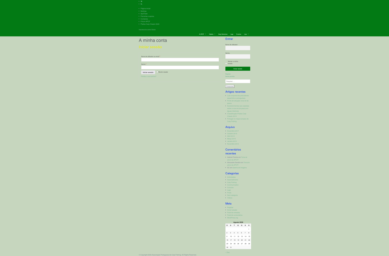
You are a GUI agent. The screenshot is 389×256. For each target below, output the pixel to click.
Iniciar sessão (148, 72)
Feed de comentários (234, 215)
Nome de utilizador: (231, 45)
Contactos (144, 19)
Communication (233, 185)
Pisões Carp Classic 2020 (150, 24)
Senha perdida (230, 76)
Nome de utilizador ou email (150, 56)
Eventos (238, 34)
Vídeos (229, 198)
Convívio (230, 187)
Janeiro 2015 (232, 141)
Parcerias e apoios (147, 16)
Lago (231, 34)
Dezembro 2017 (233, 131)
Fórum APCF (145, 21)
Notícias (143, 11)
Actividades (231, 177)
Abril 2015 (231, 136)
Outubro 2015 (232, 133)
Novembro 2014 (233, 144)
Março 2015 (231, 138)
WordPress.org (232, 217)
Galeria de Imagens (240, 167)
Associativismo (232, 180)
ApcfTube (144, 13)
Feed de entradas (233, 212)
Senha (143, 64)
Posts (229, 192)
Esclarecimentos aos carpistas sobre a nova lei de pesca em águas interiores (238, 108)
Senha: (227, 53)
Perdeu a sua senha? (148, 76)
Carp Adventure (222, 34)
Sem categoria (232, 195)
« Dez (227, 252)
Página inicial (145, 8)
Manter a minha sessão (233, 62)
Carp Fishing (232, 182)
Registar (228, 74)
